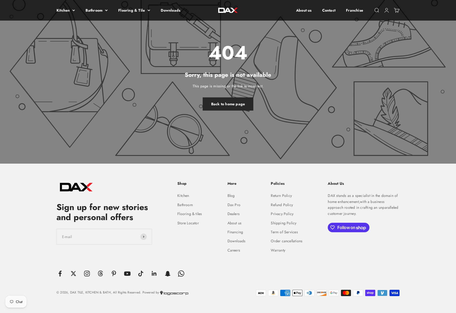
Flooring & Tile (131, 10)
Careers (233, 250)
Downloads (170, 10)
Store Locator (188, 223)
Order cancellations (286, 241)
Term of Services (284, 232)
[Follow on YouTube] (127, 273)
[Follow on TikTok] (140, 273)
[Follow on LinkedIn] (154, 273)
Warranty (278, 250)
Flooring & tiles (189, 213)
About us (304, 10)
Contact (328, 10)
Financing (235, 232)
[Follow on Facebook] (60, 273)
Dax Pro (233, 204)
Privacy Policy (282, 213)
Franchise (354, 10)
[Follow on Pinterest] (113, 273)
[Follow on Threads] (100, 273)
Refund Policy (282, 204)
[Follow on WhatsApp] (181, 273)
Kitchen (63, 10)
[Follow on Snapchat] (167, 273)
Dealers (233, 213)
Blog (231, 195)
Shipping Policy (283, 223)
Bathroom (94, 10)
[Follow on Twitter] (73, 273)
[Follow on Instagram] (87, 273)
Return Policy (281, 195)
